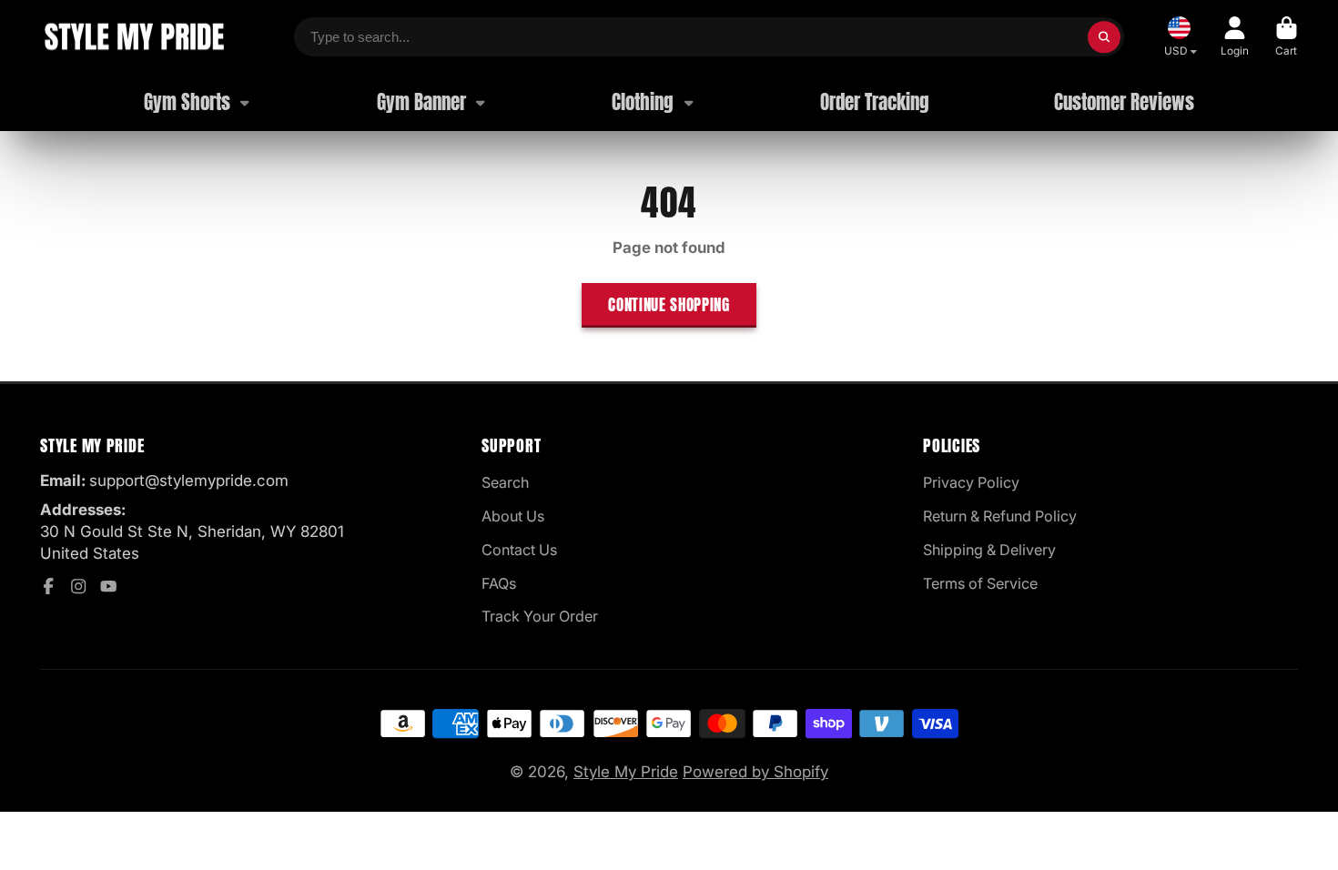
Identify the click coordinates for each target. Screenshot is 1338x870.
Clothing (643, 102)
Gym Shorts (187, 102)
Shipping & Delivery (989, 550)
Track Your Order (539, 616)
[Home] (133, 37)
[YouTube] (108, 586)
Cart (1286, 37)
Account (1235, 37)
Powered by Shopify (755, 772)
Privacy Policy (971, 482)
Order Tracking (874, 102)
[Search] (1104, 37)
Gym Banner (421, 102)
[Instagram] (78, 586)
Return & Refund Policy (1000, 516)
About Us (512, 516)
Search (505, 482)
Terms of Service (980, 583)
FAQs (498, 583)
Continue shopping (669, 305)
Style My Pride (625, 772)
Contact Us (519, 550)
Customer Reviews (1124, 102)
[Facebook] (48, 586)
